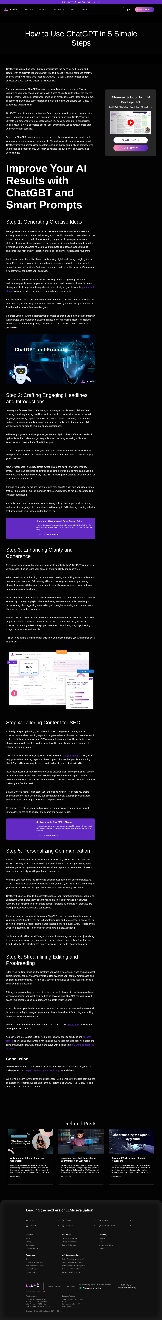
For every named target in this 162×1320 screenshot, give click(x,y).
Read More (14, 1177)
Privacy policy (70, 1286)
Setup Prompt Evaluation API (72, 1262)
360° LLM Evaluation (69, 1238)
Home (28, 1238)
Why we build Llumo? (106, 1245)
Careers (101, 1248)
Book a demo (144, 9)
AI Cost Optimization (69, 1242)
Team (101, 1242)
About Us (102, 1238)
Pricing (71, 9)
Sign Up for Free (130, 140)
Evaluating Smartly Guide (35, 1265)
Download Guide (50, 835)
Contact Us (30, 1245)
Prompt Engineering (69, 1245)
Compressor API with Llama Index (74, 1269)
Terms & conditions (54, 1286)
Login (128, 9)
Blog (27, 1259)
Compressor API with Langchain (73, 1265)
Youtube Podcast (32, 1269)
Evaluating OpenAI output (71, 1272)
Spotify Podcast (31, 1272)
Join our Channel (32, 1248)
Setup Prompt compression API (73, 1259)
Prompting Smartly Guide (35, 1262)
